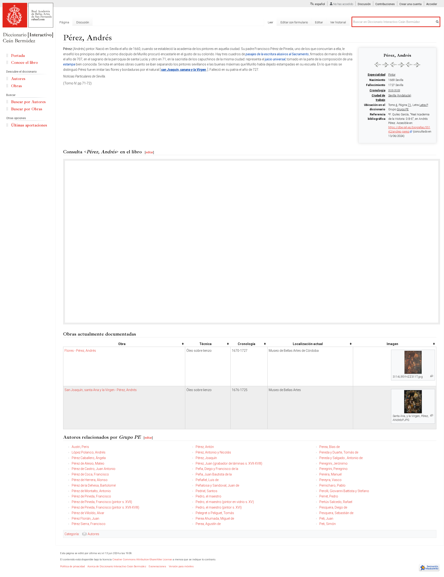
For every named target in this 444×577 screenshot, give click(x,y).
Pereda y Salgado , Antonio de (341, 458)
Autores (93, 534)
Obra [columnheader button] (122, 344)
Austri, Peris (80, 447)
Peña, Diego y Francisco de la (217, 469)
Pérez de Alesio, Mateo (88, 463)
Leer (270, 22)
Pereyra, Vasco (330, 480)
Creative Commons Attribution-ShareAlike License (142, 559)
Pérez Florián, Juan (85, 518)
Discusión (364, 4)
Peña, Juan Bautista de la (214, 474)
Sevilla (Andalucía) (399, 95)
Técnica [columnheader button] (205, 344)
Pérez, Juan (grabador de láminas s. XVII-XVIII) (229, 463)
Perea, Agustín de (208, 524)
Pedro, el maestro (208, 496)
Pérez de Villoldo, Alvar (88, 513)
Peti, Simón (327, 524)
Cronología (377, 90)
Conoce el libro (24, 63)
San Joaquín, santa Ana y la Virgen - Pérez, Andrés (101, 390)
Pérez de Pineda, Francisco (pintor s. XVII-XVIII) (105, 507)
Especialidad (376, 74)
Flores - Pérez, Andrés (80, 350)
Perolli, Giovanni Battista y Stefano (344, 491)
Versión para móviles (181, 566)
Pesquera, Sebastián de (336, 513)
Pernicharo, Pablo (332, 485)
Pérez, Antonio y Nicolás (213, 452)
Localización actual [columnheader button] (308, 344)
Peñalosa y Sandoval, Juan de (217, 485)
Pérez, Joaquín (206, 458)
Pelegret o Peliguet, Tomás (215, 513)
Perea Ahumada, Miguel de (215, 518)
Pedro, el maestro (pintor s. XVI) (219, 507)
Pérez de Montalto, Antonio (91, 491)
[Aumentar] (431, 376)
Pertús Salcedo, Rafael (335, 502)
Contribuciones (385, 4)
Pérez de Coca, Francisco (90, 474)
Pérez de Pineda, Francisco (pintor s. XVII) (102, 502)
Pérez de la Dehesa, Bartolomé (94, 485)
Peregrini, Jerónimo (333, 463)
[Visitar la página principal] (28, 23)
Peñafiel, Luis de (207, 480)
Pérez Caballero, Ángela (89, 458)
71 (409, 105)
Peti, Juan (326, 518)
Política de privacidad (72, 566)
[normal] (397, 64)
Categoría (72, 534)
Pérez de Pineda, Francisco (91, 496)
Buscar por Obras (26, 109)
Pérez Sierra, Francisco (88, 524)
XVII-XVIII (394, 90)
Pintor (391, 74)
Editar (319, 22)
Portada (18, 56)
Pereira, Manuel (330, 474)
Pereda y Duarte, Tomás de (338, 452)
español (320, 4)
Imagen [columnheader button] (392, 344)
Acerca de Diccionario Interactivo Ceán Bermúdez (116, 566)
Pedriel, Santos (206, 491)
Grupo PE (403, 109)
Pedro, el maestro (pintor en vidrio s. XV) (225, 502)
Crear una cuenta (410, 4)
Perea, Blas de (329, 447)
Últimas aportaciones (29, 125)
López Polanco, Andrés (88, 452)
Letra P (423, 105)
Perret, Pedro (328, 496)
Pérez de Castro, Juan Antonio (93, 469)
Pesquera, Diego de (333, 507)
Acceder (431, 4)
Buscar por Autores (28, 102)
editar (149, 152)
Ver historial (338, 22)
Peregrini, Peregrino (333, 469)
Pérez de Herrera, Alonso (90, 480)
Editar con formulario (294, 22)
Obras (16, 86)
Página (64, 22)
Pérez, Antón (205, 447)
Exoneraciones (157, 566)
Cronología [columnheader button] (246, 344)
